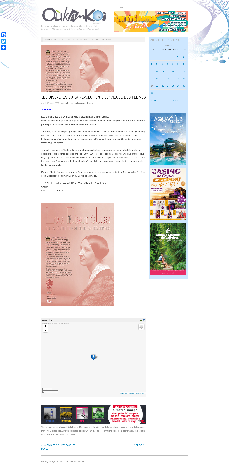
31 (152, 93)
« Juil (153, 100)
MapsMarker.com (127, 393)
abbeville (50, 427)
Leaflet (137, 393)
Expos (90, 103)
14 (173, 71)
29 (178, 85)
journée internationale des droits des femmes (114, 430)
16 (184, 71)
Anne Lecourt (61, 427)
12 (163, 71)
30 (184, 85)
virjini (67, 103)
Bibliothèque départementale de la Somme (85, 427)
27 (168, 85)
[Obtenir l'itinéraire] (141, 319)
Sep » (175, 100)
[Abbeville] (93, 357)
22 (178, 78)
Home (47, 39)
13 (168, 71)
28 (173, 85)
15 (178, 71)
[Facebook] (4, 35)
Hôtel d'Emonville (86, 430)
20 (168, 78)
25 (157, 85)
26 (163, 85)
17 (152, 78)
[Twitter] (4, 41)
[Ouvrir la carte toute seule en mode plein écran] (144, 319)
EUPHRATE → (139, 445)
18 (157, 78)
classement (81, 103)
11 (157, 71)
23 (184, 78)
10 (152, 71)
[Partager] (4, 47)
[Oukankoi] (74, 15)
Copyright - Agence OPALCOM (54, 461)
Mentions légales (77, 461)
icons (142, 393)
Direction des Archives (59, 430)
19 (163, 78)
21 (173, 78)
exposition (74, 430)
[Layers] (141, 327)
